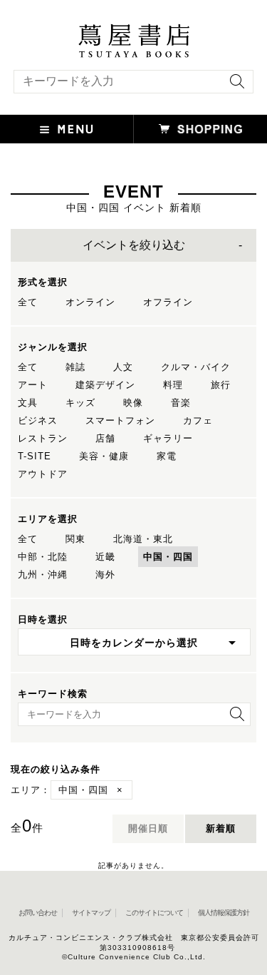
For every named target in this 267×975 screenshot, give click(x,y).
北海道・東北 (143, 539)
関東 (75, 539)
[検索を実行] (233, 86)
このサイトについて (154, 913)
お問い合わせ (38, 913)
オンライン (90, 302)
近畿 (105, 556)
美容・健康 (104, 456)
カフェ (198, 420)
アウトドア (43, 474)
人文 (123, 367)
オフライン (168, 302)
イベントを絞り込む (134, 245)
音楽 (181, 402)
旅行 (221, 384)
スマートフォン (120, 420)
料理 (173, 384)
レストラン (43, 438)
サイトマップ (91, 913)
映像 (133, 402)
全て (28, 302)
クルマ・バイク (196, 367)
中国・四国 (168, 556)
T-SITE (34, 456)
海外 (105, 574)
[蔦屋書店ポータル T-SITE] (133, 31)
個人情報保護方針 (223, 913)
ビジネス (38, 420)
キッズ (80, 402)
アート (33, 384)
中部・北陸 (43, 556)
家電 (167, 456)
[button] (67, 129)
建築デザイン (105, 384)
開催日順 (148, 828)
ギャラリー (168, 438)
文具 (28, 402)
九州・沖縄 (43, 574)
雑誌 (75, 367)
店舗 (105, 438)
